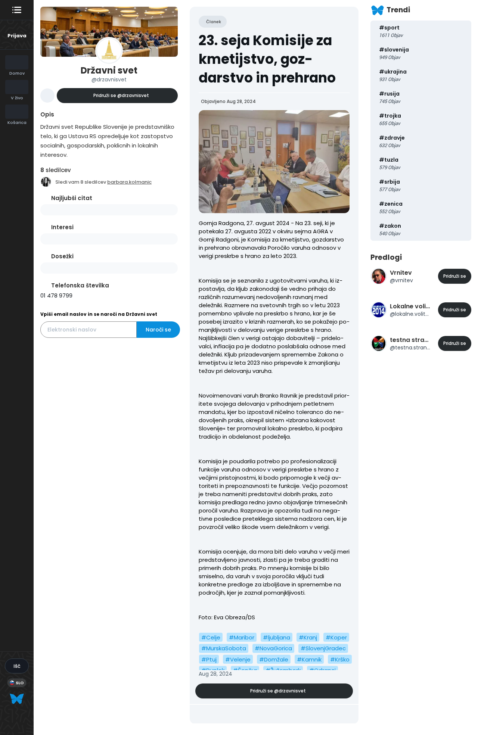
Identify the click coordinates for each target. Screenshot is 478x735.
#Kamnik (309, 659)
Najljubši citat (71, 198)
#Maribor (241, 637)
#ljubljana (276, 637)
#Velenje (238, 659)
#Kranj (308, 637)
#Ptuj (209, 659)
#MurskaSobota (223, 648)
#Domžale (273, 659)
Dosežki (62, 256)
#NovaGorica (273, 648)
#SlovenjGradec (323, 648)
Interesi (62, 227)
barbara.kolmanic (129, 182)
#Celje (210, 637)
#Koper (336, 637)
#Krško (340, 659)
